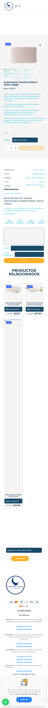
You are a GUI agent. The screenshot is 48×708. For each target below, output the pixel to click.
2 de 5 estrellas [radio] (20, 221)
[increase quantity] (16, 148)
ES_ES (25, 606)
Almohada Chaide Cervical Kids (13, 304)
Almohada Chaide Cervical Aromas (35, 304)
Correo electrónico (8, 254)
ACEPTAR (24, 700)
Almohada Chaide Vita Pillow (13, 496)
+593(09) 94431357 (24, 629)
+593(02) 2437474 (24, 626)
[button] (40, 45)
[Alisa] (13, 516)
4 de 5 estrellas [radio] (42, 221)
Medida (6, 140)
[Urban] (34, 524)
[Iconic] (34, 516)
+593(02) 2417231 (24, 657)
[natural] (13, 532)
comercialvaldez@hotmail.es (24, 674)
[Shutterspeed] (34, 532)
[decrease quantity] (6, 148)
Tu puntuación (9, 214)
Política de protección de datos (26, 694)
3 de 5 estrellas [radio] (31, 221)
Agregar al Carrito (31, 148)
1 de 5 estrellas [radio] (9, 221)
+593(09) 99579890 (24, 647)
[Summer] (13, 524)
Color (6, 133)
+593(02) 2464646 (24, 644)
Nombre (7, 248)
